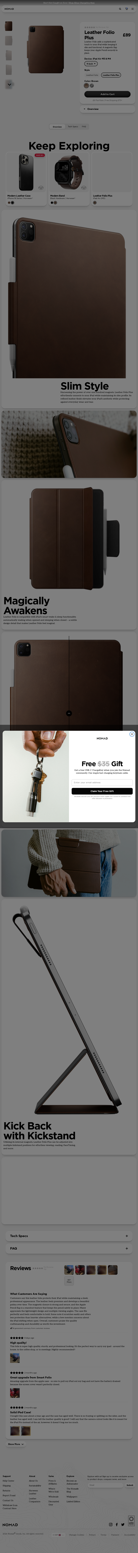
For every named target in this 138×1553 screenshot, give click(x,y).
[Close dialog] (132, 734)
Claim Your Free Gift (102, 791)
